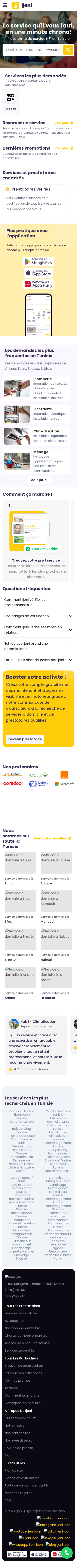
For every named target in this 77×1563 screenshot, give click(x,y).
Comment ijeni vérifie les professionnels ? (24, 602)
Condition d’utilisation (22, 1478)
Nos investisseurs (18, 1440)
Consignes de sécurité (23, 1403)
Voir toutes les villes (50, 838)
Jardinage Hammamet (58, 1186)
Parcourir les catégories (23, 1373)
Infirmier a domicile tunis (58, 1120)
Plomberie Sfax (22, 1157)
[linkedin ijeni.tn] (55, 1537)
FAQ (8, 1500)
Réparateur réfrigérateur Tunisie (22, 1234)
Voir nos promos (18, 1380)
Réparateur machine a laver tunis (58, 1255)
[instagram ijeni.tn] (53, 1524)
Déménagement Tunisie (58, 1144)
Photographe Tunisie (58, 1225)
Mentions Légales (18, 1493)
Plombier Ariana (58, 1157)
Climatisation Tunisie (58, 1127)
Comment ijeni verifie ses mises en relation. (33, 630)
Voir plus (62, 123)
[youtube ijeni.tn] (25, 1531)
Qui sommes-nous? (20, 1418)
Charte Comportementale (26, 1335)
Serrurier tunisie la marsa (21, 1123)
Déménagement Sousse (58, 1207)
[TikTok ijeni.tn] (57, 1531)
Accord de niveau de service (27, 1343)
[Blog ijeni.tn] (58, 1544)
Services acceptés (19, 1350)
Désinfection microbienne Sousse (22, 1188)
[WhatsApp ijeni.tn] (26, 1544)
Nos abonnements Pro (22, 1328)
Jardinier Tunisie (58, 1171)
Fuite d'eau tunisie (58, 1193)
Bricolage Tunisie (58, 1160)
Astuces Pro (14, 1320)
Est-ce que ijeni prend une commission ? (26, 646)
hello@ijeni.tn (15, 1296)
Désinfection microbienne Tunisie (22, 1150)
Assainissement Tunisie (21, 1204)
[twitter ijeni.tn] (28, 1537)
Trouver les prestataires (24, 1365)
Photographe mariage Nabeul (58, 1232)
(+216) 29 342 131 (18, 1290)
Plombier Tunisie (21, 1111)
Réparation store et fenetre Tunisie (22, 1223)
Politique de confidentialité (26, 1485)
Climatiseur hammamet (21, 1242)
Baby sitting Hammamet (58, 1151)
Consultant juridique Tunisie (58, 1179)
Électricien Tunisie (22, 1116)
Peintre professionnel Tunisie (22, 1213)
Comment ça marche (22, 1395)
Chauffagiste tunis (21, 1141)
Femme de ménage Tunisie (21, 1162)
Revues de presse (19, 1448)
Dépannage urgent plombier (21, 1249)
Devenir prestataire (25, 739)
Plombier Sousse (22, 1136)
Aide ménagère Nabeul (21, 1169)
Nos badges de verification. (26, 616)
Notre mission (16, 1425)
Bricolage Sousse (21, 1256)
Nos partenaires (17, 1433)
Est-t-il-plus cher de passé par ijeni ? (35, 659)
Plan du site (14, 1470)
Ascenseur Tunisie (58, 1165)
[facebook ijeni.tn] (53, 1517)
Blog (8, 1455)
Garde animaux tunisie (58, 1113)
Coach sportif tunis (22, 1179)
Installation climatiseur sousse (58, 1136)
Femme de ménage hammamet (58, 1216)
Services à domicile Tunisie (21, 1196)
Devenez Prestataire (21, 1313)
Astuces (11, 1388)
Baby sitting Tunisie (21, 1130)
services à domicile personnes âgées (58, 1243)
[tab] (38, 602)
